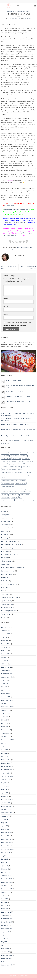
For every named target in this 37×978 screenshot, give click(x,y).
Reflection (4, 581)
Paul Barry (14, 497)
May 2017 (4, 720)
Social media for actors (9, 584)
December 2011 (6, 918)
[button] (18, 5)
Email (5, 306)
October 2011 (5, 925)
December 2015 (6, 766)
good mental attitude (8, 483)
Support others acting (8, 500)
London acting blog (7, 491)
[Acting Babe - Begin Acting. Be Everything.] (8, 6)
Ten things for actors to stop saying (16, 210)
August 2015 (5, 779)
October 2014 (5, 809)
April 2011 (4, 945)
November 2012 (6, 882)
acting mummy (6, 461)
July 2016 (4, 746)
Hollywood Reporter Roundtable (12, 567)
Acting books (31, 452)
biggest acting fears (7, 472)
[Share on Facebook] (13, 241)
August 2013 (5, 852)
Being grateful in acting (22, 11)
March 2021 (5, 640)
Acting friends (14, 455)
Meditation (5, 494)
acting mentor (17, 458)
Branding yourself (20, 472)
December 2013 (6, 839)
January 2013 (5, 875)
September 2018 (7, 677)
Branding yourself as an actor (11, 544)
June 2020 (5, 647)
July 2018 (4, 680)
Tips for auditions (7, 604)
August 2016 (5, 743)
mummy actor (6, 497)
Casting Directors (30, 475)
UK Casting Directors (8, 611)
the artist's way (20, 500)
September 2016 (7, 740)
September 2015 (7, 776)
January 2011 (5, 952)
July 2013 (4, 856)
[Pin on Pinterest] (23, 241)
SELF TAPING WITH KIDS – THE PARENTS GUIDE (20, 386)
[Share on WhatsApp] (10, 241)
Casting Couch (19, 475)
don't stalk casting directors (9, 480)
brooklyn (28, 472)
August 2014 (5, 816)
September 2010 (7, 965)
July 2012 (4, 895)
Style (3, 591)
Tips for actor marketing (9, 597)
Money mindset (25, 494)
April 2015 (4, 793)
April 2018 (4, 690)
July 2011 (4, 935)
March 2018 (5, 693)
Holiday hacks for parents (14, 391)
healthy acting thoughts (8, 486)
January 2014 (5, 836)
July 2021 (4, 637)
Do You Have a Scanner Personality (15, 222)
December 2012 (6, 879)
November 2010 (6, 958)
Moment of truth (7, 574)
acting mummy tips (17, 461)
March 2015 (5, 796)
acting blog (22, 452)
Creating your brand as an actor (10, 477)
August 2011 (5, 932)
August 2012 (5, 892)
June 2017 (4, 717)
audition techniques (14, 466)
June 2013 (4, 859)
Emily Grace (22, 480)
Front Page (5, 558)
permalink (25, 249)
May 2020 (4, 650)
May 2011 (4, 942)
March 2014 (5, 829)
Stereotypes (5, 587)
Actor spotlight (6, 528)
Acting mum (5, 524)
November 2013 (6, 842)
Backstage (5, 538)
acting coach (5, 455)
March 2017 (5, 727)
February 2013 (6, 872)
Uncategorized (6, 614)
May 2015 (4, 789)
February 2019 (6, 667)
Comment (6, 284)
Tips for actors (6, 601)
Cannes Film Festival (7, 475)
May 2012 (4, 902)
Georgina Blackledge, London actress (18, 401)
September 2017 (7, 707)
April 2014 (4, 826)
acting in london (6, 458)
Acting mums (29, 461)
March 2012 (5, 909)
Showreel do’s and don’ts (21, 436)
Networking (5, 577)
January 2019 (5, 670)
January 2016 (5, 763)
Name (5, 298)
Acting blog (5, 518)
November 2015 (6, 769)
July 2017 (4, 713)
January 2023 (5, 630)
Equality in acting (7, 548)
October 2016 (5, 736)
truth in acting (30, 500)
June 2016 (4, 750)
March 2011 (5, 948)
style (20, 497)
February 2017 (6, 730)
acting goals (23, 455)
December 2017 (6, 700)
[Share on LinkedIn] (26, 241)
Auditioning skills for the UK (23, 464)
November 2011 (6, 922)
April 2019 (4, 664)
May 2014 (4, 823)
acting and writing (12, 452)
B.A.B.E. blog (10, 11)
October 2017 (5, 703)
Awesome (4, 531)
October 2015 (5, 773)
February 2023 (6, 627)
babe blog (5, 469)
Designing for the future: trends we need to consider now (18, 430)
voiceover (4, 617)
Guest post (5, 564)
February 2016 (6, 760)
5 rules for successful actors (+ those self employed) (16, 420)
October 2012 (5, 885)
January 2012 (5, 915)
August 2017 (5, 710)
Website (5, 314)
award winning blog (27, 466)
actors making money (8, 464)
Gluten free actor (7, 561)
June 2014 (4, 819)
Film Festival (5, 551)
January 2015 (5, 803)
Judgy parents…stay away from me (18, 396)
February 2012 (6, 912)
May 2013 (4, 862)
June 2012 (4, 899)
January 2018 (5, 697)
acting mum (26, 458)
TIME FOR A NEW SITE (13, 381)
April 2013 (4, 866)
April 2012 (4, 905)
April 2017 (4, 723)
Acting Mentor (27, 18)
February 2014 (6, 832)
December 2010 (6, 955)
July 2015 (4, 783)
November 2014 (6, 806)
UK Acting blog (6, 607)
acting (3, 452)
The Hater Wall (9, 206)
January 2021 (5, 644)
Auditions (4, 466)
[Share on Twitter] (16, 241)
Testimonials (5, 594)
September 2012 (7, 889)
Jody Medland (27, 489)
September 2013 (7, 849)
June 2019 (4, 660)
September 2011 (6, 928)
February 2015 (6, 799)
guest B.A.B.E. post (21, 483)
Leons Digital (5, 424)
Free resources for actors (9, 554)
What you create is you (21, 424)
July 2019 (4, 657)
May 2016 (4, 753)
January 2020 (5, 654)
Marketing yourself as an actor (23, 491)
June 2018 (4, 683)
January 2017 (5, 733)
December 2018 (6, 674)
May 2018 (4, 687)
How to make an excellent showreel (12, 489)
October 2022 (6, 634)
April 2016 (4, 756)
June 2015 (4, 786)
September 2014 (7, 813)
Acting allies (5, 515)
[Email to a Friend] (20, 241)
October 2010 (5, 962)
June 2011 (4, 938)
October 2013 (5, 846)
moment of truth (14, 494)
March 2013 (5, 869)
